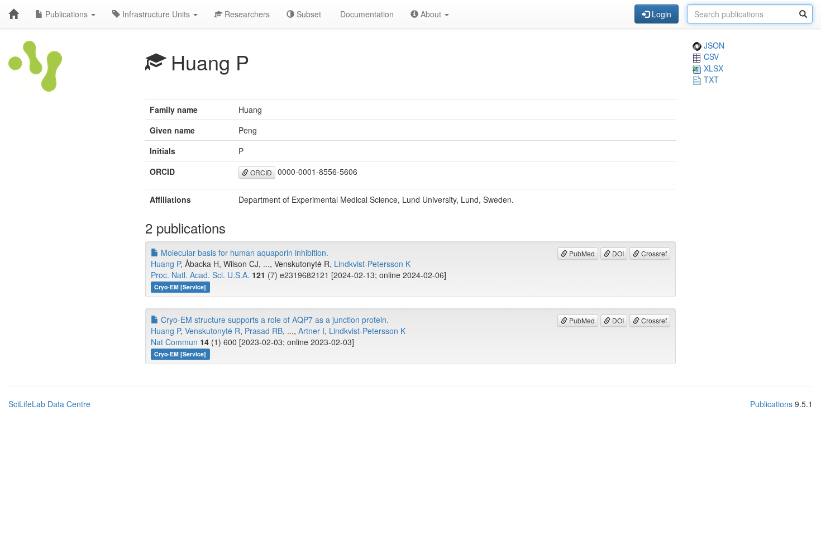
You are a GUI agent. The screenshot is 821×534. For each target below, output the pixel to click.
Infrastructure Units (156, 14)
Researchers (246, 14)
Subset (307, 14)
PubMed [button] (581, 253)
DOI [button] (617, 253)
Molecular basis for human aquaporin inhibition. (243, 252)
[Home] (13, 14)
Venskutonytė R (212, 330)
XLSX (712, 68)
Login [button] (660, 14)
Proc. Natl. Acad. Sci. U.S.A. (200, 274)
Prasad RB (264, 330)
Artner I (311, 330)
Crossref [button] (653, 253)
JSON (712, 45)
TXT (710, 79)
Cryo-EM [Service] (180, 287)
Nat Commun (174, 341)
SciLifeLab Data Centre (49, 403)
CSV (710, 56)
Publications (66, 14)
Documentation (366, 14)
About (430, 14)
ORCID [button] (260, 172)
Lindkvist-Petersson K (372, 263)
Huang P (165, 263)
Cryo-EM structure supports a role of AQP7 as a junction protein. (274, 319)
